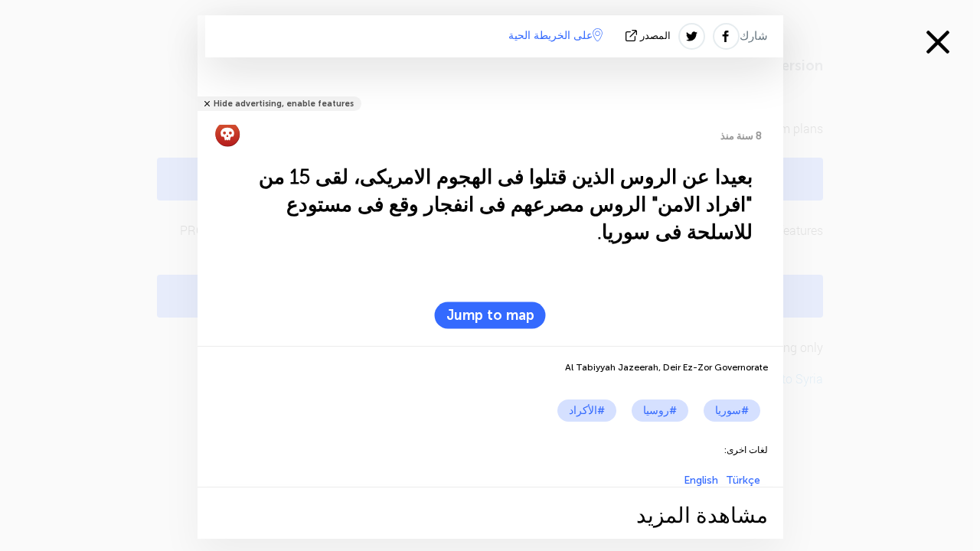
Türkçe (743, 480)
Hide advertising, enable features (284, 104)
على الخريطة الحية (550, 35)
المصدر (655, 35)
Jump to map (490, 315)
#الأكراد (587, 410)
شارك (754, 36)
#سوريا (732, 410)
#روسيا (660, 410)
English (701, 480)
